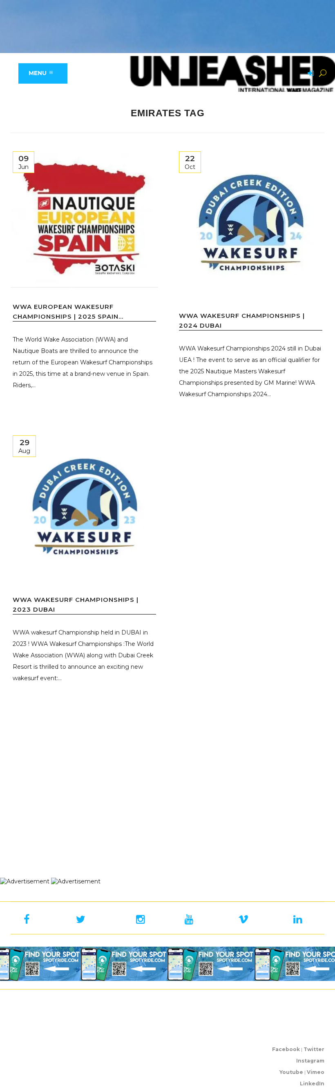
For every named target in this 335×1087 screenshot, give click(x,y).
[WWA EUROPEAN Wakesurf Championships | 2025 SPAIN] (84, 218)
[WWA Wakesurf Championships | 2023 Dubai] (84, 507)
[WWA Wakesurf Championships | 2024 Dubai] (250, 223)
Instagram (310, 1061)
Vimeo (315, 1072)
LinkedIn (312, 1083)
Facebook (286, 1049)
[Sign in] (309, 74)
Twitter (314, 1049)
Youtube (291, 1072)
